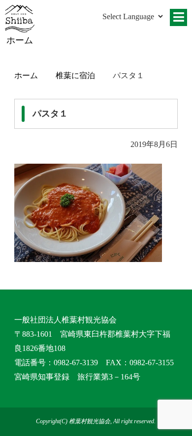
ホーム (26, 75)
